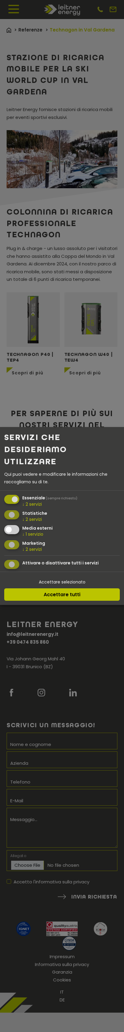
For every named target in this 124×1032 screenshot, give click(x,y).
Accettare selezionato (62, 582)
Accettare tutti (62, 594)
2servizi (32, 504)
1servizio (32, 534)
